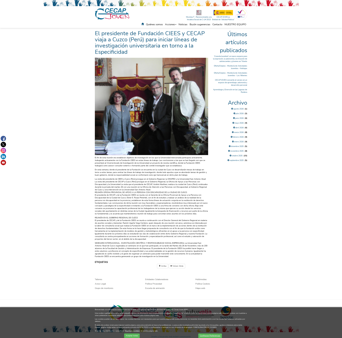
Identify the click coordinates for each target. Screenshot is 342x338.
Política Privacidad (153, 283)
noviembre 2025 (237, 151)
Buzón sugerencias (200, 24)
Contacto (217, 24)
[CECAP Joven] (112, 14)
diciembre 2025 (237, 146)
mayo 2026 (239, 123)
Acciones (170, 24)
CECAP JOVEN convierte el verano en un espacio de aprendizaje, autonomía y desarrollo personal (231, 82)
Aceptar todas (132, 335)
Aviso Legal (100, 283)
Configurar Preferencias (210, 335)
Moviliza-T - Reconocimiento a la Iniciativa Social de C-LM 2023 (199, 18)
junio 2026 (239, 118)
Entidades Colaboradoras (156, 279)
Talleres (98, 279)
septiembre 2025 (236, 160)
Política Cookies (202, 283)
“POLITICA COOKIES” (132, 331)
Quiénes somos (154, 24)
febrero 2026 (238, 137)
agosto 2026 (238, 109)
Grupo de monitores (104, 288)
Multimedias (201, 279)
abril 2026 (239, 127)
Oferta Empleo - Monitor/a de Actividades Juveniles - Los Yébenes (230, 74)
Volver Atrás (177, 266)
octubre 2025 (237, 156)
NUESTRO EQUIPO (235, 24)
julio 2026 (239, 113)
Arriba (163, 266)
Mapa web (200, 288)
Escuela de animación (155, 288)
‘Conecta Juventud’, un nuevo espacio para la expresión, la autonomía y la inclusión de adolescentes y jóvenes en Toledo (230, 59)
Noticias (182, 24)
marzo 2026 (239, 132)
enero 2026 (239, 142)
